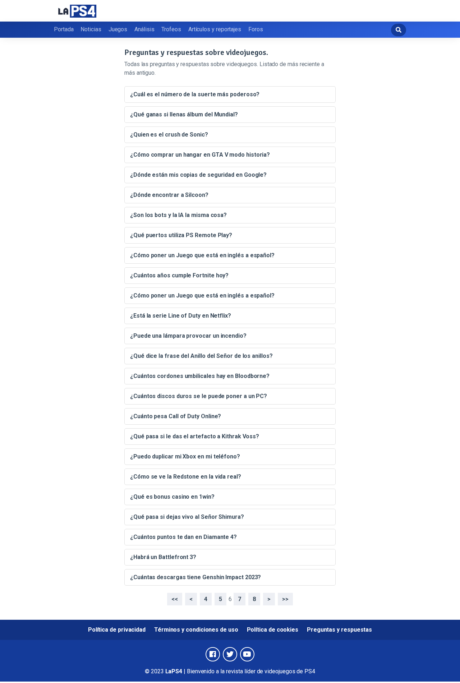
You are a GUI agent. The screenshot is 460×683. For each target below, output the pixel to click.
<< (174, 599)
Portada (63, 29)
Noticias (90, 29)
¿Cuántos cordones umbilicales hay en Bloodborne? (200, 376)
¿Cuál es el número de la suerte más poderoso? (194, 94)
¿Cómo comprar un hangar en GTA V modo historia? (200, 154)
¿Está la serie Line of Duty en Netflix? (180, 315)
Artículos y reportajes (214, 29)
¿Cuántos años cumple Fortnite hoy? (179, 275)
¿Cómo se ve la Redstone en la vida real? (185, 476)
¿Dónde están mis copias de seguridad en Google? (198, 174)
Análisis (144, 29)
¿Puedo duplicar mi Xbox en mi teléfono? (185, 456)
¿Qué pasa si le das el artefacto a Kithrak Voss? (194, 436)
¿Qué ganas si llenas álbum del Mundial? (184, 114)
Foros (255, 29)
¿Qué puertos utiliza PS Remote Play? (181, 235)
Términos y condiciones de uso (196, 629)
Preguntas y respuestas (339, 629)
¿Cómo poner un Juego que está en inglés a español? (202, 255)
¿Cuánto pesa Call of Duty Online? (175, 416)
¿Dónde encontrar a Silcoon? (169, 194)
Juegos (118, 29)
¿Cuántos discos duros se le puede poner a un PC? (198, 396)
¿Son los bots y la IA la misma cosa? (178, 215)
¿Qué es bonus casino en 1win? (172, 496)
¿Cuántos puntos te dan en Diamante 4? (183, 537)
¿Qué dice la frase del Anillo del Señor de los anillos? (201, 355)
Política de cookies (272, 629)
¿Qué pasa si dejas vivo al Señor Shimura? (187, 516)
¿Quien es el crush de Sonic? (169, 134)
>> (285, 599)
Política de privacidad (117, 629)
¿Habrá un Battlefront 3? (163, 557)
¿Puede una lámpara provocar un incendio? (188, 335)
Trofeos (171, 29)
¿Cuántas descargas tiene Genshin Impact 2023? (195, 577)
